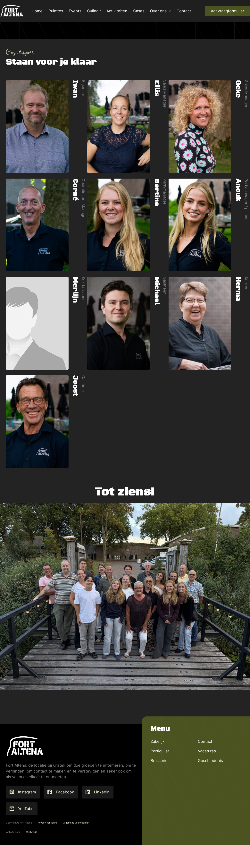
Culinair (94, 11)
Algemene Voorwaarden (76, 822)
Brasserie (159, 760)
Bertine (157, 192)
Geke (238, 89)
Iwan (75, 89)
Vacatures (207, 751)
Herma (238, 289)
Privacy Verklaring (47, 822)
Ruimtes (55, 11)
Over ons (158, 11)
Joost (75, 385)
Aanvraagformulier (227, 11)
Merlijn (75, 290)
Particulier (160, 751)
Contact (184, 11)
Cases (138, 11)
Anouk (238, 190)
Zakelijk (158, 741)
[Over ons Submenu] (170, 11)
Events (75, 11)
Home (37, 11)
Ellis (157, 88)
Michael (157, 291)
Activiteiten (116, 11)
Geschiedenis (210, 760)
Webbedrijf (31, 832)
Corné (75, 190)
